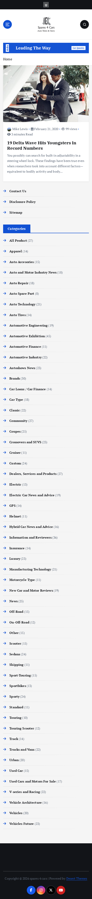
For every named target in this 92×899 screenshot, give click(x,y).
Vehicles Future (21, 823)
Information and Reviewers (30, 537)
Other (14, 633)
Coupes (15, 431)
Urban (14, 760)
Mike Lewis (20, 129)
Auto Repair (18, 283)
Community (18, 421)
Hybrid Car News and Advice (31, 527)
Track (13, 739)
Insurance (17, 548)
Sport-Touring (20, 675)
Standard (16, 707)
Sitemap (15, 212)
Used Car (16, 770)
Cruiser (15, 452)
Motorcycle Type (22, 580)
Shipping (16, 664)
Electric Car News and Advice (31, 495)
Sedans (14, 654)
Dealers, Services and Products (32, 474)
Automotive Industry (25, 357)
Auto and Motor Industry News (32, 272)
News (13, 601)
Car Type (16, 399)
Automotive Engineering (28, 325)
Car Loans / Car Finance (27, 389)
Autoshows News (22, 368)
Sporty (14, 696)
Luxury (14, 558)
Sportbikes (17, 686)
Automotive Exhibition (27, 336)
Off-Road (16, 611)
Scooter (15, 643)
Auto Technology (22, 304)
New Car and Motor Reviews (31, 590)
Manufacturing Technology (30, 569)
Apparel (15, 251)
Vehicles (15, 813)
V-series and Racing (24, 792)
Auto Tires (17, 315)
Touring (15, 717)
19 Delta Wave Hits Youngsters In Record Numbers (42, 145)
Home (7, 59)
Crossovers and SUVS (25, 442)
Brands (14, 378)
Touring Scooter (21, 728)
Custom (15, 463)
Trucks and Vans (21, 749)
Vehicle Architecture (25, 802)
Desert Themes (76, 878)
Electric (15, 484)
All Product (18, 240)
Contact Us (17, 191)
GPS (12, 505)
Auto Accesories (21, 262)
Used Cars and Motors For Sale (32, 781)
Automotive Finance (25, 346)
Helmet (15, 516)
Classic (14, 410)
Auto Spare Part (21, 293)
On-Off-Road (19, 622)
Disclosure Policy (22, 202)
